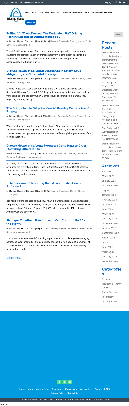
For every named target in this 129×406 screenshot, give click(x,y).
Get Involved (77, 12)
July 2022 (107, 242)
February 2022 (109, 256)
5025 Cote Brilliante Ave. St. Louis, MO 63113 (77, 399)
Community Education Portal (102, 12)
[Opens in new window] (116, 3)
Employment (66, 12)
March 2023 (108, 214)
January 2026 (109, 181)
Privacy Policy (58, 393)
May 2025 (107, 190)
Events (98, 389)
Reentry (54, 41)
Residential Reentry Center (71, 41)
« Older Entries (14, 258)
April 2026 (107, 171)
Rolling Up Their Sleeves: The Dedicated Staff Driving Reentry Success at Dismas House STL (44, 35)
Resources (55, 12)
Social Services (110, 292)
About (34, 12)
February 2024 (109, 199)
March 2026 (108, 176)
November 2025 (110, 185)
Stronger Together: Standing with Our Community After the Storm (46, 222)
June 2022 (107, 247)
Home (27, 12)
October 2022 (109, 228)
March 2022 (108, 252)
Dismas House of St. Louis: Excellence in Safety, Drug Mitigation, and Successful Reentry (43, 72)
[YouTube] (124, 3)
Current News (44, 12)
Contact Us (31, 22)
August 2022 (108, 237)
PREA (87, 12)
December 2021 (110, 261)
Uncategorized (23, 45)
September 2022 (110, 233)
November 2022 (110, 223)
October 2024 (109, 195)
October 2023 (109, 204)
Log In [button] (107, 3)
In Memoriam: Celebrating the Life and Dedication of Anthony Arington (44, 184)
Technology (21, 157)
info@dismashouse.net (102, 399)
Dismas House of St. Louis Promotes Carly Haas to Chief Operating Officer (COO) (46, 147)
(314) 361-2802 (55, 399)
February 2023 (109, 218)
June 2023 (107, 209)
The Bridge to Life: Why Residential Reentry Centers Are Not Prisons (49, 110)
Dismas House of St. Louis (22, 41)
